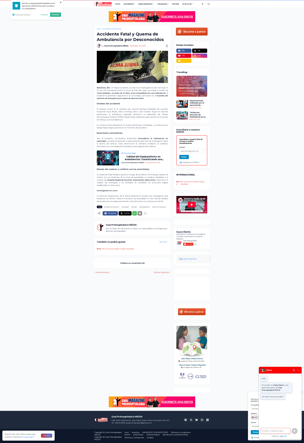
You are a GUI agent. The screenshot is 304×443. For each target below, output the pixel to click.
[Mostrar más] (145, 213)
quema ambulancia (159, 207)
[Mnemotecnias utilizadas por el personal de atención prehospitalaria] (182, 104)
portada (134, 207)
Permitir (55, 14)
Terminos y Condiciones (180, 432)
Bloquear (44, 14)
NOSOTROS (138, 435)
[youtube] (196, 420)
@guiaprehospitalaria (188, 259)
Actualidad (128, 4)
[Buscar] (208, 4)
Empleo (150, 438)
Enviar (184, 157)
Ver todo (162, 242)
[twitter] (191, 420)
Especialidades (145, 4)
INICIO (127, 435)
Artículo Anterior (102, 272)
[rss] (183, 61)
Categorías (162, 4)
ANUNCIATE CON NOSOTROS (155, 432)
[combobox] (255, 417)
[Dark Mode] (203, 4)
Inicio (117, 4)
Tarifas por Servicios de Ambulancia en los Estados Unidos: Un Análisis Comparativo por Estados (198, 114)
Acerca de (187, 4)
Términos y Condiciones (134, 438)
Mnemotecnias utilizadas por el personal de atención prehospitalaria (197, 103)
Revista (175, 4)
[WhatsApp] (134, 213)
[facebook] (185, 420)
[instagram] (202, 420)
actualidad (125, 207)
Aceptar (46, 436)
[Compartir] (166, 46)
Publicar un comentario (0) (132, 263)
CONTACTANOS (153, 435)
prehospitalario (144, 207)
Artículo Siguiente (161, 272)
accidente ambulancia (112, 29)
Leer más (28, 437)
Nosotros (135, 432)
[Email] (140, 213)
